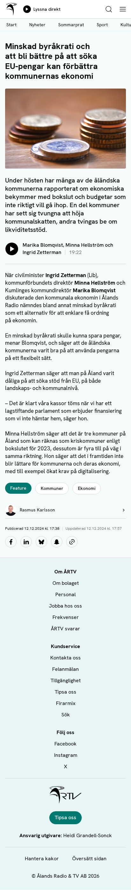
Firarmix (65, 703)
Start (11, 25)
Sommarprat (71, 25)
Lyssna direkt (46, 9)
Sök (65, 714)
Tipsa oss (65, 692)
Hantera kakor (42, 858)
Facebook (65, 743)
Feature (18, 488)
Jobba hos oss (65, 606)
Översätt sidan (89, 858)
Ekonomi (86, 488)
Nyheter (37, 25)
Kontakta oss (65, 657)
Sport (102, 25)
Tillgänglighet (66, 680)
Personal (65, 594)
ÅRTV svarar (65, 628)
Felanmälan (65, 669)
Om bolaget (65, 583)
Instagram (65, 755)
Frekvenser (65, 617)
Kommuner (52, 488)
